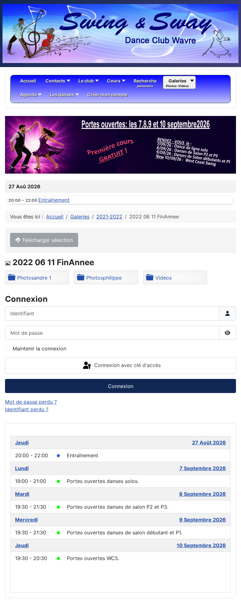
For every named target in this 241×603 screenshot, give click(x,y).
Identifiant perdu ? (26, 409)
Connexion (120, 386)
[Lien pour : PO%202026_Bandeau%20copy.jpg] (120, 145)
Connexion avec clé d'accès (127, 365)
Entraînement (54, 200)
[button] (217, 145)
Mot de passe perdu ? (31, 402)
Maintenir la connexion (39, 348)
